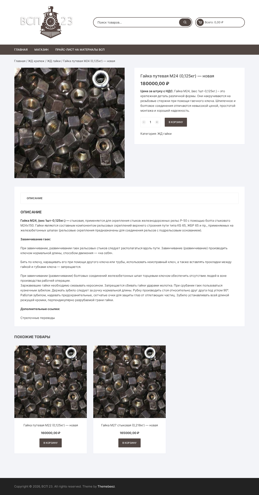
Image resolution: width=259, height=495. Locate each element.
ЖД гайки (54, 61)
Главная (21, 49)
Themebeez (106, 486)
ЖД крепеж (36, 61)
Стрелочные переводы (37, 318)
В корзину (176, 122)
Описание (34, 198)
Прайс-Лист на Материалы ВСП (80, 49)
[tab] (35, 198)
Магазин (41, 49)
